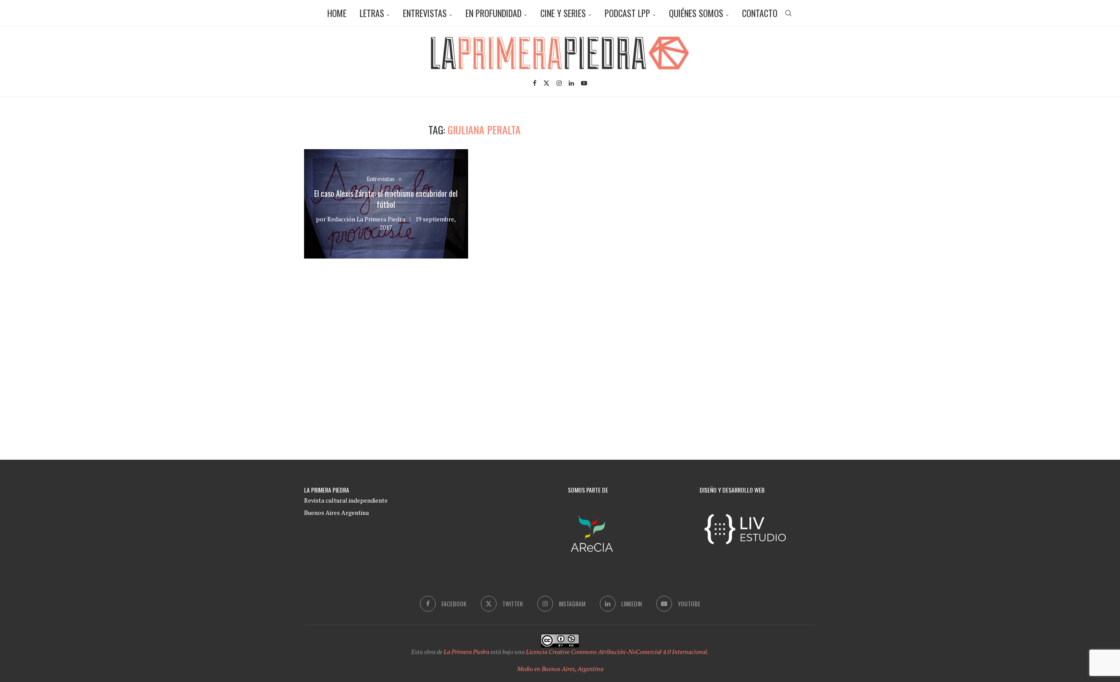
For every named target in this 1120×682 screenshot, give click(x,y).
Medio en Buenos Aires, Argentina (560, 669)
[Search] (788, 13)
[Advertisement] (741, 184)
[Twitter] (546, 83)
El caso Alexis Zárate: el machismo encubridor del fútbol (386, 199)
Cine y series (563, 13)
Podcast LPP (627, 13)
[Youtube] (584, 83)
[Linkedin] (571, 83)
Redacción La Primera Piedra (366, 219)
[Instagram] (559, 83)
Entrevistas (425, 13)
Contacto (759, 13)
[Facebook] (534, 83)
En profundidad (494, 13)
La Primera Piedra (466, 651)
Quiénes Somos (696, 13)
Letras (372, 13)
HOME (336, 13)
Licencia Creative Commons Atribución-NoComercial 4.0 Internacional (616, 651)
